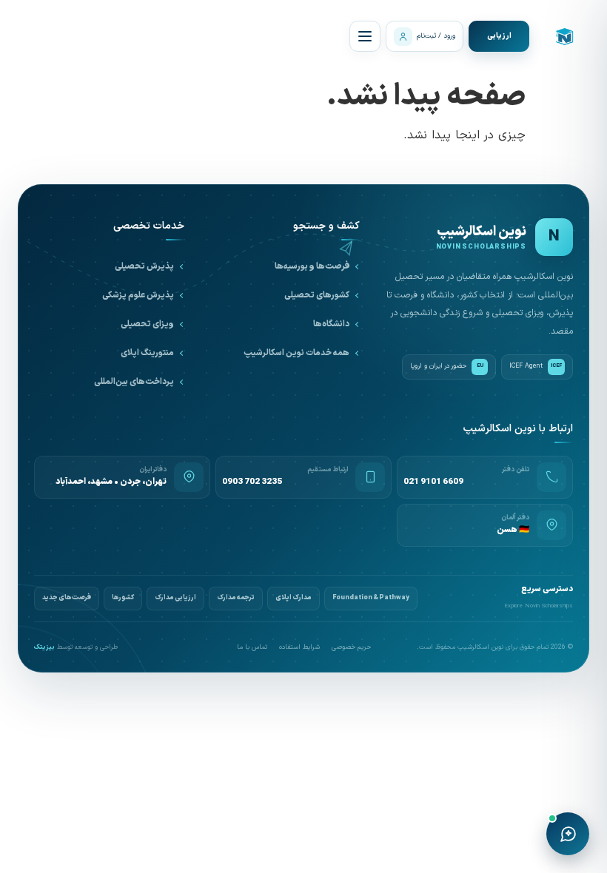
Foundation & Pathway (370, 598)
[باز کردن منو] (364, 36)
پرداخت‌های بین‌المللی (134, 381)
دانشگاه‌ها (331, 324)
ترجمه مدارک (236, 598)
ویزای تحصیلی (147, 324)
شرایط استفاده (299, 648)
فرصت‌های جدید (66, 598)
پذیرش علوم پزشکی (138, 295)
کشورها (123, 598)
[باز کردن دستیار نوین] (567, 833)
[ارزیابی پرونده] (499, 36)
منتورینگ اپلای (147, 353)
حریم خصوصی (351, 648)
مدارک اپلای (293, 598)
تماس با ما (252, 648)
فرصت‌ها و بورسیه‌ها (312, 266)
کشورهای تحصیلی (316, 295)
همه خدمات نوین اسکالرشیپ (296, 353)
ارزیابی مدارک (175, 598)
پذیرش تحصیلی (144, 266)
